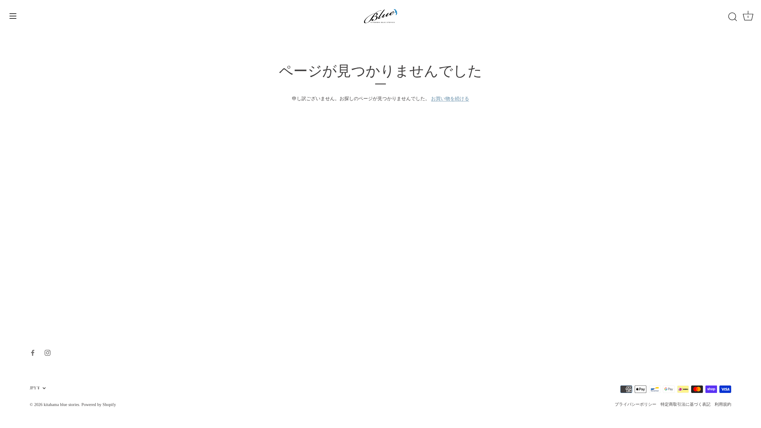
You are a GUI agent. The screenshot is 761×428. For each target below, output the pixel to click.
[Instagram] (48, 352)
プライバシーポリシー (635, 404)
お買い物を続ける (450, 98)
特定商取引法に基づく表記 (685, 404)
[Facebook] (33, 352)
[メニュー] (13, 16)
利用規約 (723, 404)
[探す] (732, 16)
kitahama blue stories (61, 404)
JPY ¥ (35, 388)
